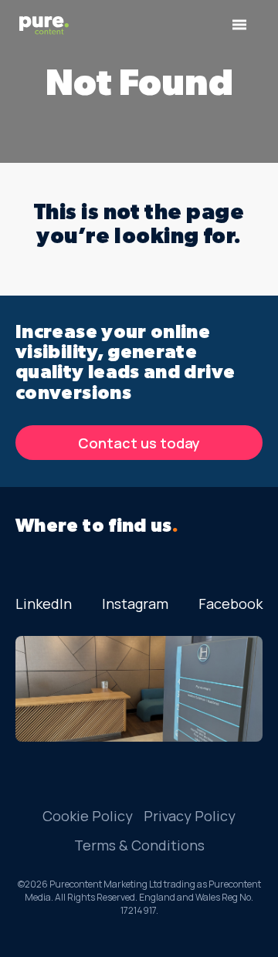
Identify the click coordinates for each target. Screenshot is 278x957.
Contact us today (139, 443)
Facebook (230, 603)
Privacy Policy (190, 816)
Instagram (135, 603)
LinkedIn (43, 603)
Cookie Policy (87, 816)
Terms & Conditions (139, 845)
